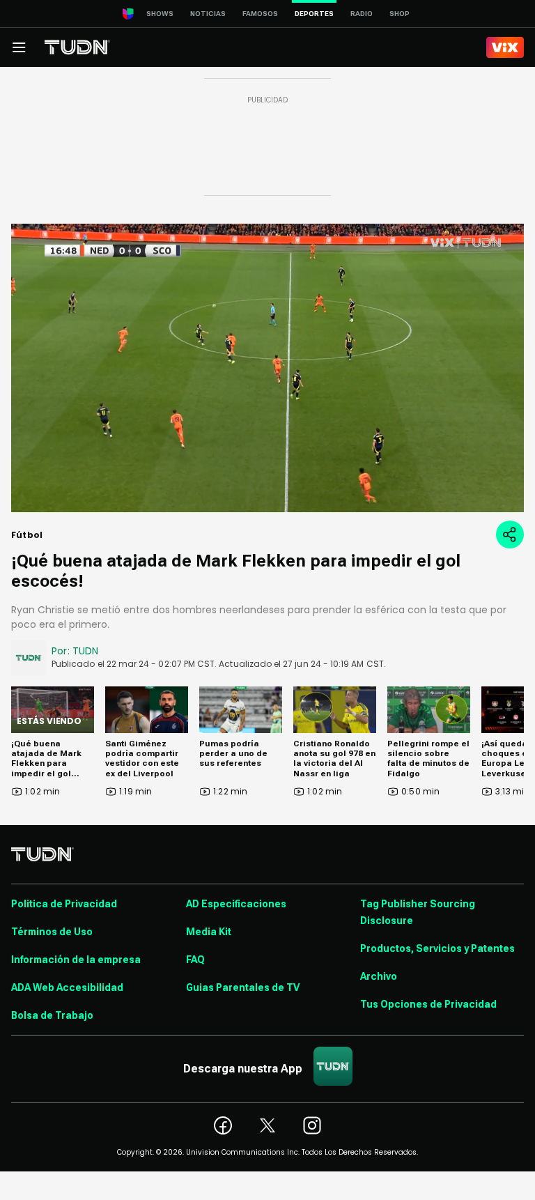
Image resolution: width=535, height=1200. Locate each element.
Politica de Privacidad (64, 903)
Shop (399, 13)
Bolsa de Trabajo (52, 1015)
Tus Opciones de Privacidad (428, 1004)
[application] (267, 368)
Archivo (378, 976)
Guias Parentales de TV (243, 987)
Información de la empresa (76, 959)
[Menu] (18, 47)
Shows (159, 13)
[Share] (510, 534)
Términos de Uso (52, 931)
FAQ (195, 959)
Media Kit (208, 931)
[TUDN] (77, 47)
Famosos (260, 13)
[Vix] (505, 47)
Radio (361, 13)
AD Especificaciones (236, 903)
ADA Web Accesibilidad (67, 987)
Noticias (208, 13)
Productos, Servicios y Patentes (437, 948)
